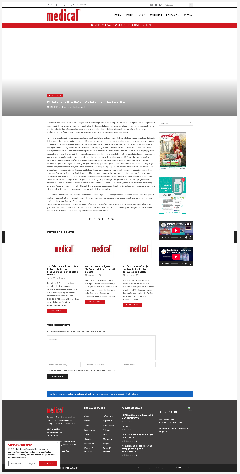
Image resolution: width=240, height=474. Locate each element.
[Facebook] (156, 5)
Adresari (106, 430)
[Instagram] (151, 5)
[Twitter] (90, 219)
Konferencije (156, 15)
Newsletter (89, 443)
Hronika (88, 420)
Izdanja (118, 15)
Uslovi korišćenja (144, 468)
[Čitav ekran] (190, 237)
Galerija (188, 15)
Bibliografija (173, 15)
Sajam (87, 425)
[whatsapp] (108, 219)
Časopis (87, 416)
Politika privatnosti (163, 468)
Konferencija (89, 430)
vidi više (165, 25)
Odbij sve (31, 464)
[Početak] (162, 237)
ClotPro (126, 426)
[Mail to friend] (99, 219)
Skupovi (106, 443)
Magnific (163, 431)
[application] (176, 230)
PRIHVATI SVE (48, 464)
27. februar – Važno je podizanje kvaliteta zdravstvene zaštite (135, 269)
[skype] (112, 219)
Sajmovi (142, 15)
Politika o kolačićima (184, 468)
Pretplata (107, 434)
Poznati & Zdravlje (107, 449)
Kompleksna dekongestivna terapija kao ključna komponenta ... (137, 449)
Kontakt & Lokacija (88, 449)
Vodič (86, 434)
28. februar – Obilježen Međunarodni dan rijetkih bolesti (100, 269)
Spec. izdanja (108, 425)
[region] (32, 455)
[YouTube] (160, 5)
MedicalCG (73, 468)
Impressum (108, 420)
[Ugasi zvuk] (186, 237)
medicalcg (74, 107)
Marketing (107, 439)
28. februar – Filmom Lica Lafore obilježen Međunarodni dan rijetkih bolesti (62, 270)
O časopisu (108, 416)
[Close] (57, 442)
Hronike (130, 15)
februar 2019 (55, 95)
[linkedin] (103, 219)
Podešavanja (16, 464)
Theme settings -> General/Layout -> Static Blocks (116, 394)
